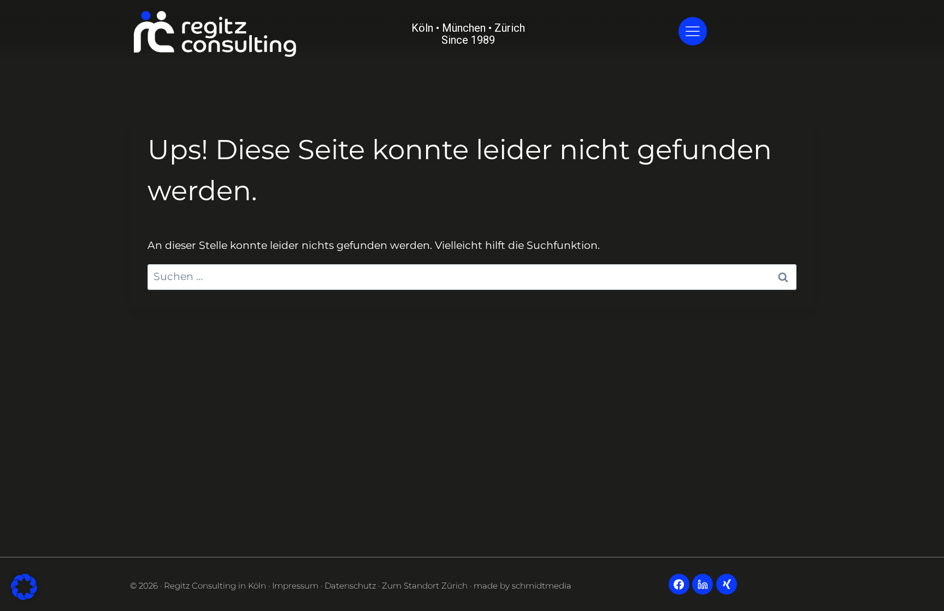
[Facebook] (679, 584)
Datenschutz (350, 585)
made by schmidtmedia (522, 585)
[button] (24, 587)
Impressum (295, 585)
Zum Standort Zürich (425, 585)
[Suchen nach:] (472, 276)
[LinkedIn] (702, 584)
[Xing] (726, 584)
